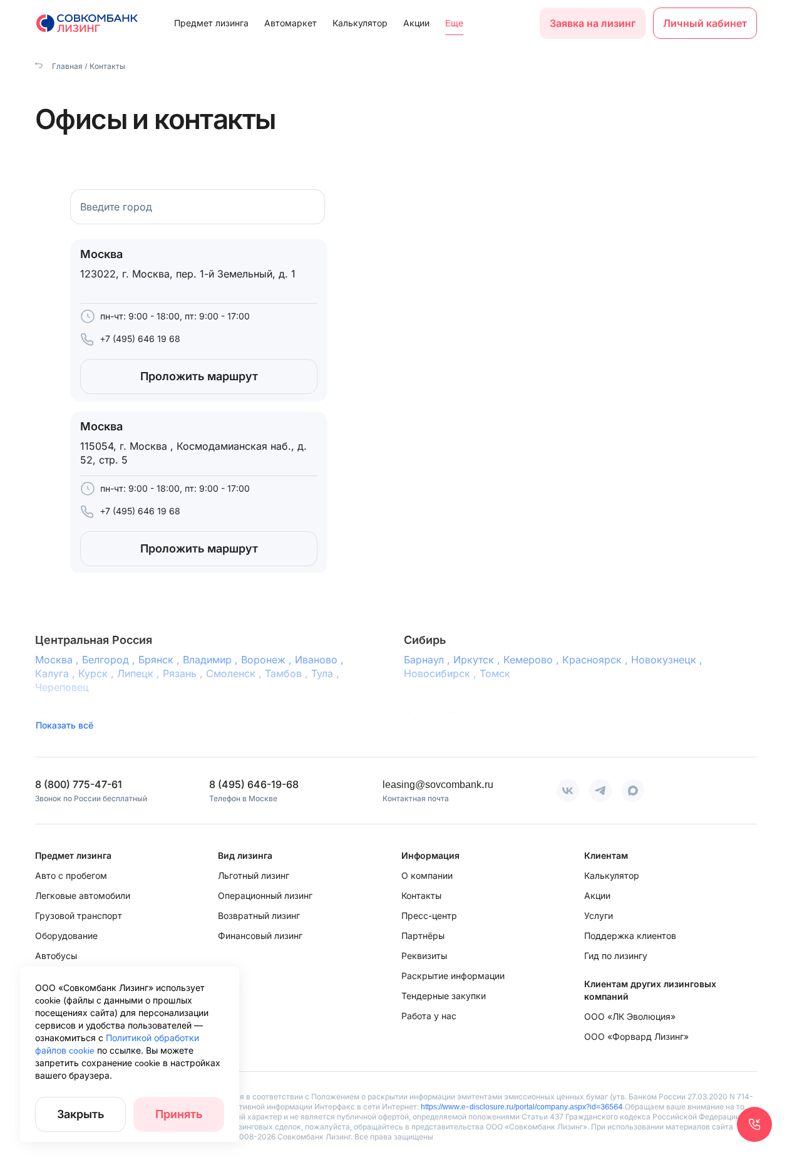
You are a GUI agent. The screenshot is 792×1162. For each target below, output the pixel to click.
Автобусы (56, 955)
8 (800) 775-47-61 (78, 784)
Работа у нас (428, 1015)
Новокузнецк (668, 659)
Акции (416, 23)
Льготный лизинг (253, 875)
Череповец (62, 687)
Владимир (212, 659)
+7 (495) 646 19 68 (140, 338)
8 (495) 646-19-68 (254, 784)
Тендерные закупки (443, 995)
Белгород (110, 659)
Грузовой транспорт (78, 915)
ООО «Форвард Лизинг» (636, 1036)
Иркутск (478, 659)
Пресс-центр (429, 915)
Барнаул (428, 659)
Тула (326, 673)
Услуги (598, 915)
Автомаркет (290, 23)
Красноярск (596, 659)
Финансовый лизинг (260, 935)
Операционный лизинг (265, 895)
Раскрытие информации (453, 975)
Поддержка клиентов (630, 935)
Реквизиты (424, 955)
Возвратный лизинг (259, 915)
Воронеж (268, 659)
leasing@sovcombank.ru (438, 784)
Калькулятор (360, 23)
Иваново (321, 659)
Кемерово (532, 659)
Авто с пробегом (71, 875)
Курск (97, 673)
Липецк (140, 673)
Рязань (184, 673)
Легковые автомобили (82, 895)
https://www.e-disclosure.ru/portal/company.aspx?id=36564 (522, 1106)
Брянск (160, 659)
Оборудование (66, 935)
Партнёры (423, 935)
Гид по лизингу (615, 955)
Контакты (421, 895)
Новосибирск (442, 673)
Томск (495, 673)
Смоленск (235, 673)
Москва (58, 659)
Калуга (56, 673)
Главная (66, 66)
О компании (427, 875)
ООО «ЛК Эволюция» (630, 1016)
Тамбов (288, 673)
